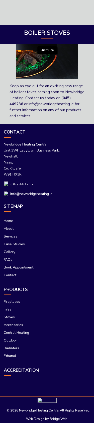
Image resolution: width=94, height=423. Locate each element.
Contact (10, 275)
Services (10, 236)
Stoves (9, 317)
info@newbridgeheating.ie (51, 104)
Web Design (35, 419)
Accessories (13, 324)
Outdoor (10, 340)
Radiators (11, 348)
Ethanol (10, 356)
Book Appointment (18, 267)
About (9, 228)
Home (8, 220)
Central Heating (16, 332)
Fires (7, 309)
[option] (39, 383)
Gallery (9, 252)
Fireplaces (12, 301)
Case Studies (14, 244)
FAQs (8, 259)
